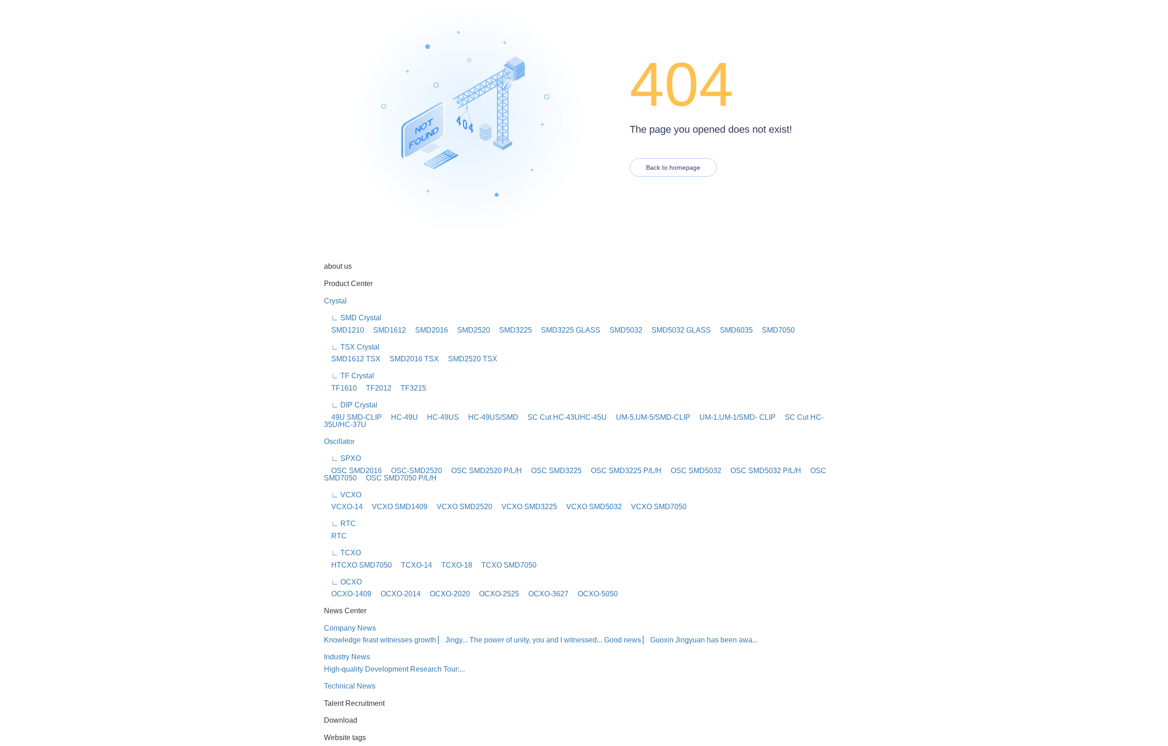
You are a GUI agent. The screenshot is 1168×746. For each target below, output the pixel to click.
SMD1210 (344, 330)
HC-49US (439, 417)
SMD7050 (775, 330)
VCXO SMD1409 (396, 507)
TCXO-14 (413, 565)
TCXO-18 (453, 565)
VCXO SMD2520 (460, 507)
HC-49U (401, 417)
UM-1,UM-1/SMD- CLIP (734, 417)
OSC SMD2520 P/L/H (483, 471)
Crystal (335, 301)
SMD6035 (733, 330)
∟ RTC (340, 523)
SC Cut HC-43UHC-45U (563, 417)
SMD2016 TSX (410, 359)
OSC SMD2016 (353, 471)
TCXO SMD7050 (505, 565)
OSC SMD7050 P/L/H (398, 478)
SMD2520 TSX (469, 359)
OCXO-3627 (544, 594)
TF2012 (375, 388)
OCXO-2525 (495, 594)
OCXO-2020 (446, 594)
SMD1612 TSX (352, 359)
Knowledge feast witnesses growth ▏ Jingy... (396, 640)
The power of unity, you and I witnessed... (535, 640)
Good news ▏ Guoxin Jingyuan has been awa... (681, 640)
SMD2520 (470, 330)
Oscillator (339, 441)
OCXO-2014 (397, 594)
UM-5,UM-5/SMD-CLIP (649, 417)
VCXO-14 (343, 507)
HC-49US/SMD (489, 417)
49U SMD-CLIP (353, 417)
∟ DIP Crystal (350, 405)
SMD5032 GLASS (677, 330)
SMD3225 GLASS (567, 330)
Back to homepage (673, 167)
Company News (350, 628)
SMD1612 (386, 330)
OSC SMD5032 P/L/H (762, 471)
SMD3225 (512, 330)
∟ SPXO (342, 458)
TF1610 (340, 388)
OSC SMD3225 (553, 471)
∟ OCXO (343, 582)
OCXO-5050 (594, 594)
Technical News (349, 686)
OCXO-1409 (347, 594)
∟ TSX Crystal (352, 347)
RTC (335, 536)
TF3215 (409, 388)
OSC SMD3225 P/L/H (623, 471)
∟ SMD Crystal (352, 318)
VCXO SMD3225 (525, 507)
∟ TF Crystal (349, 376)
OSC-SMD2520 (413, 471)
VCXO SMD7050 (655, 507)
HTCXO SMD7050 (358, 565)
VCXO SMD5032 (590, 507)
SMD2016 (428, 330)
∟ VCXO (342, 495)
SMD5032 (622, 330)
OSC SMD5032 (692, 471)
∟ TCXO (342, 553)
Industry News (347, 657)
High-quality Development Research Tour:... (394, 669)
